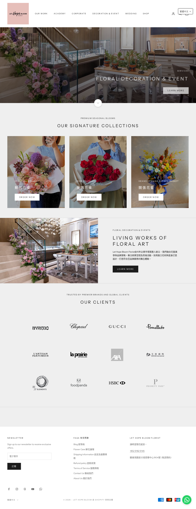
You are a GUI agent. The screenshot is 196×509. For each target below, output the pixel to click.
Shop (146, 13)
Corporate (79, 13)
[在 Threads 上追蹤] (24, 489)
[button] (185, 11)
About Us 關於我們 (83, 478)
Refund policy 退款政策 (85, 463)
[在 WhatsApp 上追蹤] (40, 489)
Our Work (41, 13)
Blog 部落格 (79, 444)
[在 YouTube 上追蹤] (32, 489)
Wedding (131, 13)
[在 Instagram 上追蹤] (16, 489)
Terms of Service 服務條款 (86, 468)
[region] (98, 51)
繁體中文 (11, 500)
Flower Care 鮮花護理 (84, 449)
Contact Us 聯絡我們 (83, 473)
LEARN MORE (176, 89)
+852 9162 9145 (137, 451)
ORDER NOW (27, 197)
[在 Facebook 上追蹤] (8, 489)
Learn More (125, 269)
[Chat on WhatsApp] (186, 499)
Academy (60, 13)
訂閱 (14, 466)
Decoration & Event (105, 13)
